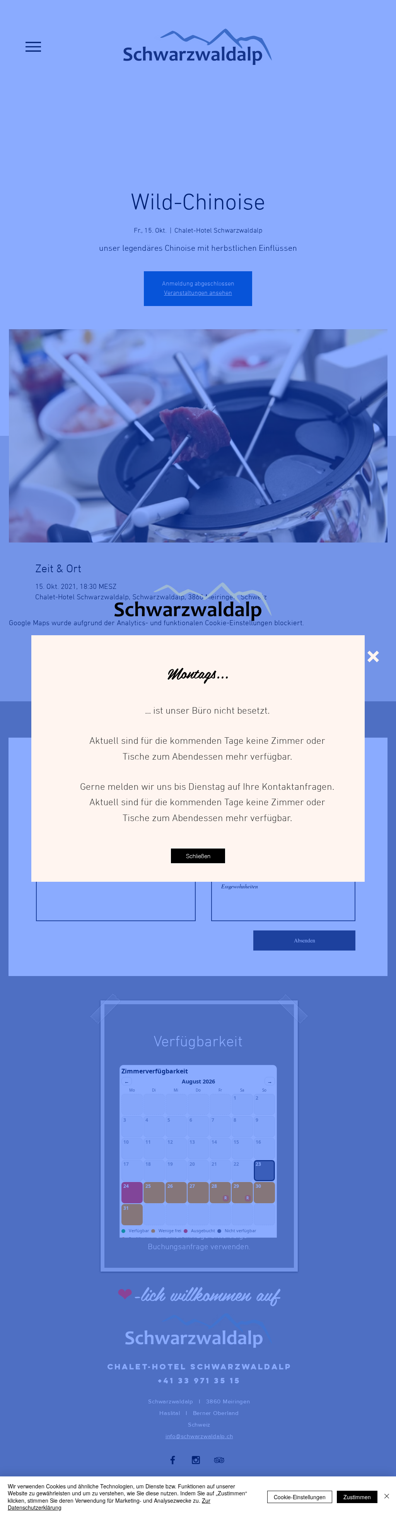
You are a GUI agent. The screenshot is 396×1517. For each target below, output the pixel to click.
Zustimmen (357, 1497)
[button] (373, 656)
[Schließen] (386, 1497)
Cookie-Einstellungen (300, 1497)
